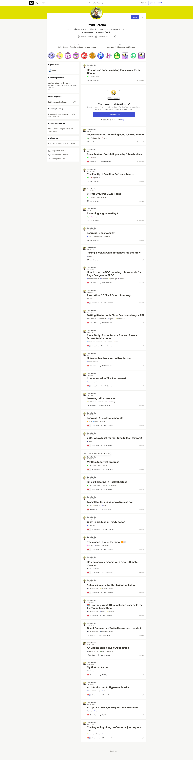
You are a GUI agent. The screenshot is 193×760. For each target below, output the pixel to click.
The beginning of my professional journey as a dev (114, 729)
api (99, 691)
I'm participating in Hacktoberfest (107, 481)
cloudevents (102, 319)
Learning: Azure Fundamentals (105, 418)
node (89, 505)
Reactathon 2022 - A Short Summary (109, 295)
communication (92, 362)
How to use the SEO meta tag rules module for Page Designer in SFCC (114, 274)
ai (88, 76)
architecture (120, 319)
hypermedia (91, 691)
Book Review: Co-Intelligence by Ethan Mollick (114, 154)
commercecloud (93, 279)
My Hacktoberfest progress (103, 462)
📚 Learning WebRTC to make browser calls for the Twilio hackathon (114, 607)
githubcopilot (95, 76)
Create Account (114, 115)
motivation (105, 545)
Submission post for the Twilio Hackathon (111, 585)
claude (104, 138)
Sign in (123, 120)
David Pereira (91, 65)
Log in (143, 3)
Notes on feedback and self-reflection (109, 358)
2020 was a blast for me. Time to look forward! (114, 438)
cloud (116, 342)
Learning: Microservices (101, 398)
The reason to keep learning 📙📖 (106, 542)
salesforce (104, 279)
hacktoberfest (102, 465)
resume (96, 568)
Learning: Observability (101, 233)
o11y (89, 236)
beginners (113, 485)
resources (97, 711)
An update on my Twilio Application (108, 647)
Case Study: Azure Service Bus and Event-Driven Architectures (112, 337)
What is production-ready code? (106, 522)
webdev (121, 279)
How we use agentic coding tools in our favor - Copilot (114, 72)
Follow (135, 17)
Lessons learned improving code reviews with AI (115, 134)
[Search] (37, 3)
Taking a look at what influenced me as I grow (114, 252)
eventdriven (91, 319)
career (89, 256)
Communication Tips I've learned (106, 378)
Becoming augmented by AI (103, 213)
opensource (91, 465)
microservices (103, 402)
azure (89, 342)
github (93, 197)
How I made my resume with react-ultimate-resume (113, 563)
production (91, 525)
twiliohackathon (92, 588)
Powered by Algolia (95, 3)
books (93, 157)
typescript (104, 631)
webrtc (102, 611)
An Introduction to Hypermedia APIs (108, 687)
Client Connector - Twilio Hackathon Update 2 (114, 628)
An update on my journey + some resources (112, 707)
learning (94, 217)
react (89, 299)
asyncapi (111, 319)
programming (96, 177)
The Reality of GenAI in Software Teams (110, 174)
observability (97, 236)
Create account (156, 3)
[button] (51, 55)
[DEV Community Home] (31, 3)
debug (104, 505)
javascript (113, 279)
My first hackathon (98, 667)
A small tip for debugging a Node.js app (110, 502)
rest (103, 691)
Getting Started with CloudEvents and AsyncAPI (115, 315)
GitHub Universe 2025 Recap (104, 193)
